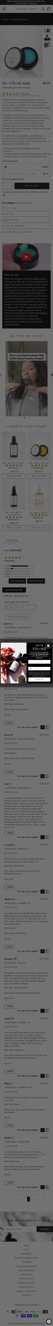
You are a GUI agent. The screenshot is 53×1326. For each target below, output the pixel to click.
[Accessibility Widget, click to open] (49, 1321)
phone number (33, 665)
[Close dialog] (48, 645)
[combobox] (31, 668)
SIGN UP (39, 679)
